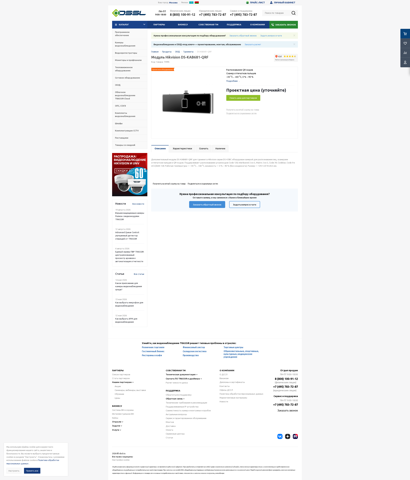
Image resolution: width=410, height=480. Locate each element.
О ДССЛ (223, 374)
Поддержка (234, 24)
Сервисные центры (175, 434)
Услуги (115, 430)
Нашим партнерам (122, 382)
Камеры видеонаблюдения (125, 44)
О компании (257, 24)
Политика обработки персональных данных (241, 394)
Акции (118, 386)
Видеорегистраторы (126, 53)
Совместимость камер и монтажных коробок (188, 410)
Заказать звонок (285, 25)
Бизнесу (183, 24)
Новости (224, 401)
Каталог (124, 24)
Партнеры (159, 24)
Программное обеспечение (122, 33)
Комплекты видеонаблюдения (125, 114)
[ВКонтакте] (280, 436)
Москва (173, 3)
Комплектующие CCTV (127, 130)
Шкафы (119, 123)
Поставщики (121, 138)
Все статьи (139, 274)
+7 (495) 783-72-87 (212, 14)
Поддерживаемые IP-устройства (182, 407)
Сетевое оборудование (127, 78)
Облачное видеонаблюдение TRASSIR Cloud (125, 95)
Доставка (171, 426)
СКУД (117, 85)
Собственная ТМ (208, 24)
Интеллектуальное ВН (123, 414)
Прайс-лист (257, 2)
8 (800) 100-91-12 (182, 14)
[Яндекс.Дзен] (287, 436)
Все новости (138, 204)
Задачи (116, 426)
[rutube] (295, 436)
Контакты (225, 386)
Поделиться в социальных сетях (241, 113)
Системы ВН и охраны (123, 410)
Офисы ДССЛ (226, 390)
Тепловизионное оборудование (124, 69)
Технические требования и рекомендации (186, 402)
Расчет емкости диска (177, 382)
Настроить (13, 471)
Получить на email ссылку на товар (242, 110)
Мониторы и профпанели (128, 60)
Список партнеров (121, 374)
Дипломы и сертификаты (232, 382)
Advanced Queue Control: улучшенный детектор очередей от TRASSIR (127, 235)
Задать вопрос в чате (271, 35)
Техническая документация (181, 374)
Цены (117, 398)
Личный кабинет (284, 2)
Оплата (169, 430)
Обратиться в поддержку (178, 395)
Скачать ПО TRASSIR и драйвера (183, 378)
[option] (129, 174)
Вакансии (224, 378)
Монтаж (170, 422)
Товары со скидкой (125, 145)
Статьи (169, 437)
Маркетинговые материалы (233, 398)
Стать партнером (121, 378)
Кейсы (115, 418)
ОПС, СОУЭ (120, 106)
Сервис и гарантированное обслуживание (186, 418)
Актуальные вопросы (176, 414)
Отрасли (116, 422)
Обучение (119, 394)
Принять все (32, 471)
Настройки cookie (121, 460)
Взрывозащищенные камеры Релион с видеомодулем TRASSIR (129, 216)
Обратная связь (174, 398)
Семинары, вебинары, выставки (130, 390)
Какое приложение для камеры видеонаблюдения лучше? (128, 286)
